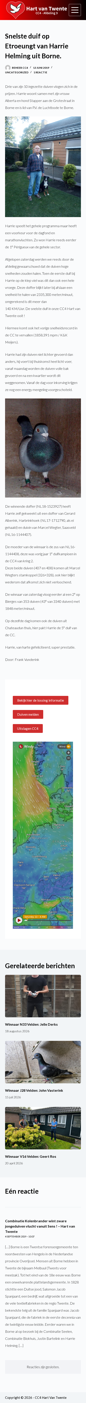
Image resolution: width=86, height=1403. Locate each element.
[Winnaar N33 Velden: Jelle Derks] (43, 996)
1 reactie (40, 72)
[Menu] (75, 10)
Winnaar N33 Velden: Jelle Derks (31, 1024)
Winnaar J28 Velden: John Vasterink (34, 1090)
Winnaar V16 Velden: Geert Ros (30, 1156)
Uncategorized (16, 72)
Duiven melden (28, 714)
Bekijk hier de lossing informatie (40, 700)
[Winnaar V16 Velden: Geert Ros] (43, 1128)
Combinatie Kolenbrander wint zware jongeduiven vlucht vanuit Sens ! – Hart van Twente (40, 1226)
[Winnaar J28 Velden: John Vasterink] (43, 1062)
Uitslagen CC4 (27, 728)
